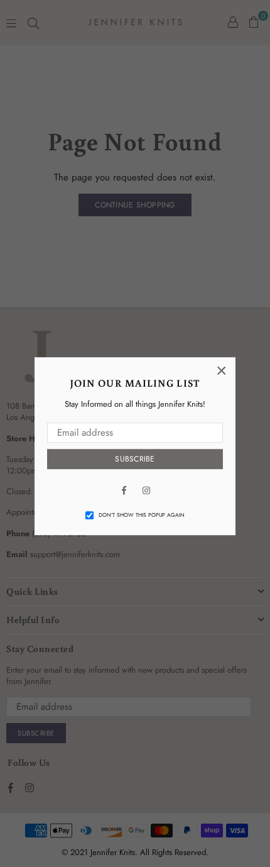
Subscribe (134, 459)
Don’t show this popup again (142, 515)
